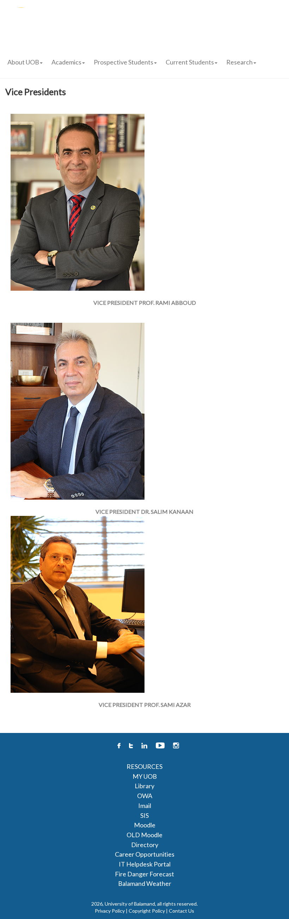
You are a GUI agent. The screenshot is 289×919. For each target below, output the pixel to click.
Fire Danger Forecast (144, 874)
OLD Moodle (144, 835)
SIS (144, 815)
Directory (144, 845)
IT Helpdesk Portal (145, 864)
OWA (144, 796)
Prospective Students (123, 62)
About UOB (23, 62)
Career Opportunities (144, 854)
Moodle (144, 825)
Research (239, 62)
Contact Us (181, 911)
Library (144, 786)
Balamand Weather (144, 883)
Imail (144, 805)
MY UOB (145, 776)
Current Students (190, 62)
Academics (66, 62)
